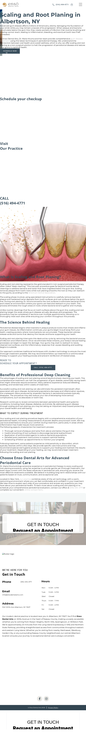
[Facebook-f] (39, 698)
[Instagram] (46, 698)
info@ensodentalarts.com (12, 595)
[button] (80, 4)
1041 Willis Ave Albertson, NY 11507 (16, 607)
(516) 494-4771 (76, 488)
